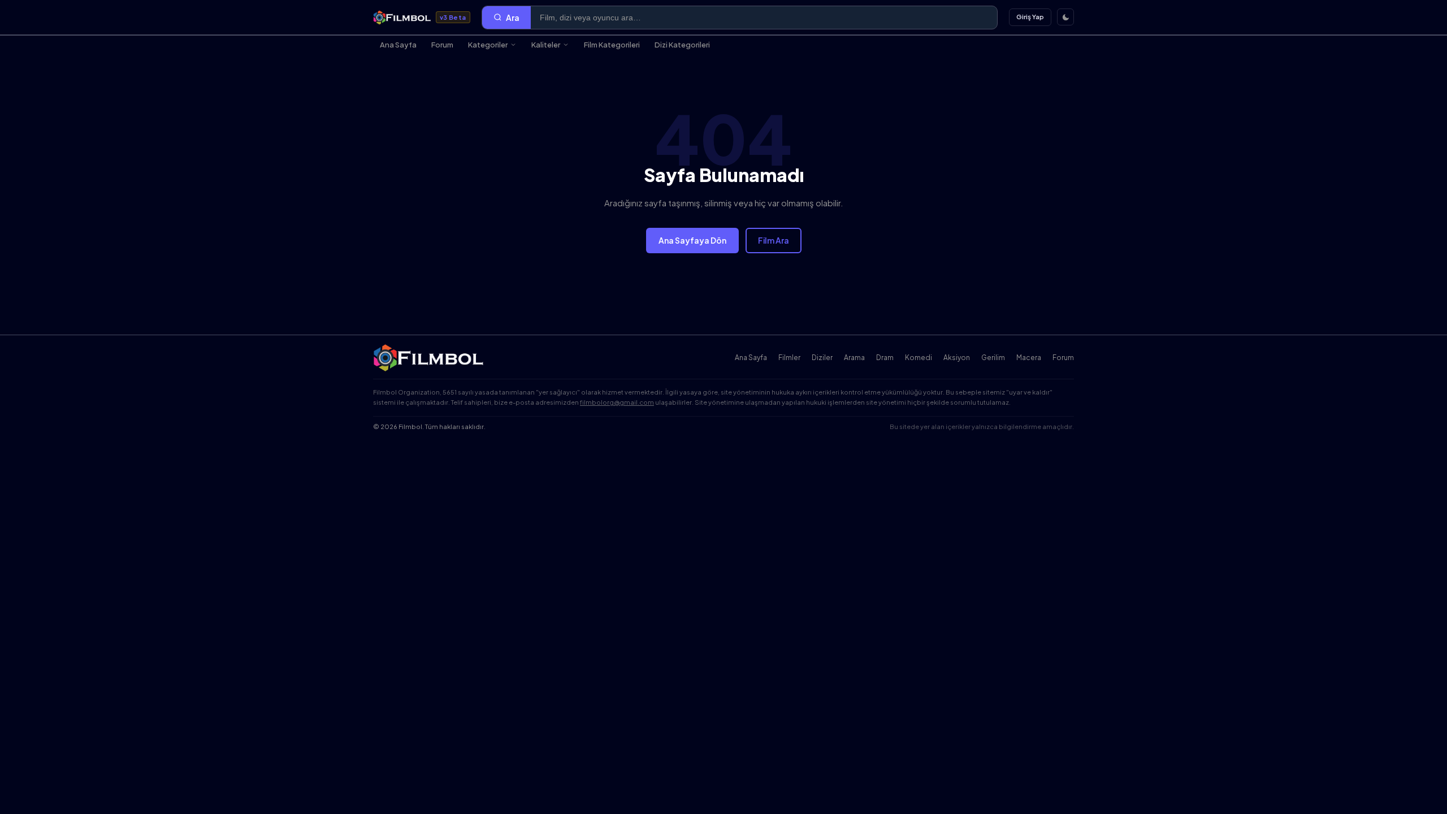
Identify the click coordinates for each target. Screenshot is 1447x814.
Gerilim (993, 357)
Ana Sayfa (398, 44)
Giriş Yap (1030, 16)
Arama (854, 357)
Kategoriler (488, 44)
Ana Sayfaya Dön (692, 240)
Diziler (822, 357)
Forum (442, 44)
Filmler (789, 357)
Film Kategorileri (612, 44)
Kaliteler (545, 44)
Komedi (918, 357)
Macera (1028, 357)
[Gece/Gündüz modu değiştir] (1065, 16)
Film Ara (773, 240)
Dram (885, 357)
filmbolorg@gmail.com (617, 402)
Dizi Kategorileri (682, 44)
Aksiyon (956, 357)
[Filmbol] (429, 358)
